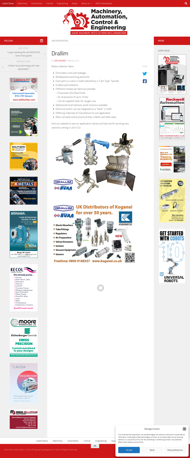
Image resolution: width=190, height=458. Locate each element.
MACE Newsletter (104, 3)
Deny (152, 450)
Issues (74, 3)
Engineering (62, 3)
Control (49, 3)
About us (85, 3)
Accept (129, 450)
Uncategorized (59, 40)
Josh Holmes (60, 61)
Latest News (8, 3)
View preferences (175, 450)
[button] (184, 429)
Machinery (22, 3)
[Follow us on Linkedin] (41, 40)
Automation (36, 3)
